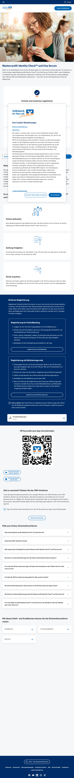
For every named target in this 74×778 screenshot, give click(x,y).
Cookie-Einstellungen (19, 191)
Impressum (8, 767)
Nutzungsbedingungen (27, 767)
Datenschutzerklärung (19, 127)
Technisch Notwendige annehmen (36, 195)
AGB (49, 767)
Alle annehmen (55, 195)
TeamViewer (65, 767)
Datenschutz (16, 767)
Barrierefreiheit (56, 767)
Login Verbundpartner (37, 770)
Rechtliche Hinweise (40, 767)
